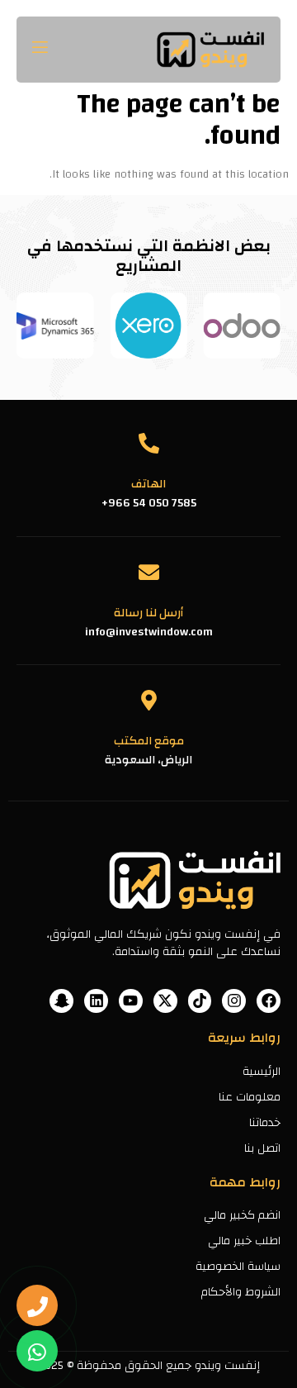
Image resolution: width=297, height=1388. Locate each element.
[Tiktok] (200, 1001)
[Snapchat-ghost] (61, 1001)
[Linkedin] (96, 1001)
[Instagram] (234, 1001)
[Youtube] (131, 1001)
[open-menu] (42, 49)
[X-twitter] (165, 1001)
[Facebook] (268, 1001)
